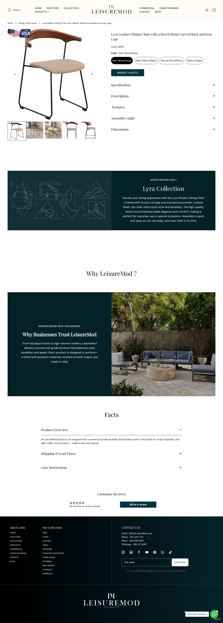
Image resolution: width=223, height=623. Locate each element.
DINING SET (47, 573)
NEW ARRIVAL (48, 565)
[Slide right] (91, 74)
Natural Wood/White (172, 60)
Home (10, 23)
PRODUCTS (15, 545)
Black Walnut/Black (146, 60)
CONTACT (14, 557)
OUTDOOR (47, 549)
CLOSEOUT (47, 569)
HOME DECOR (48, 557)
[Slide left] (15, 74)
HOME (13, 532)
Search (217, 619)
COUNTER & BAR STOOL (53, 553)
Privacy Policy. (179, 571)
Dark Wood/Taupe (121, 60)
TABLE (45, 545)
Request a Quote (127, 72)
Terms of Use (165, 571)
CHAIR (45, 537)
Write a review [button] (138, 504)
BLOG (12, 561)
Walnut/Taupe (194, 60)
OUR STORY (15, 537)
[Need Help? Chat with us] (214, 614)
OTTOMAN (47, 561)
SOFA (44, 532)
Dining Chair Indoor (28, 23)
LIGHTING (46, 541)
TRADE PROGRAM (18, 553)
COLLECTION (16, 541)
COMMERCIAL (16, 549)
